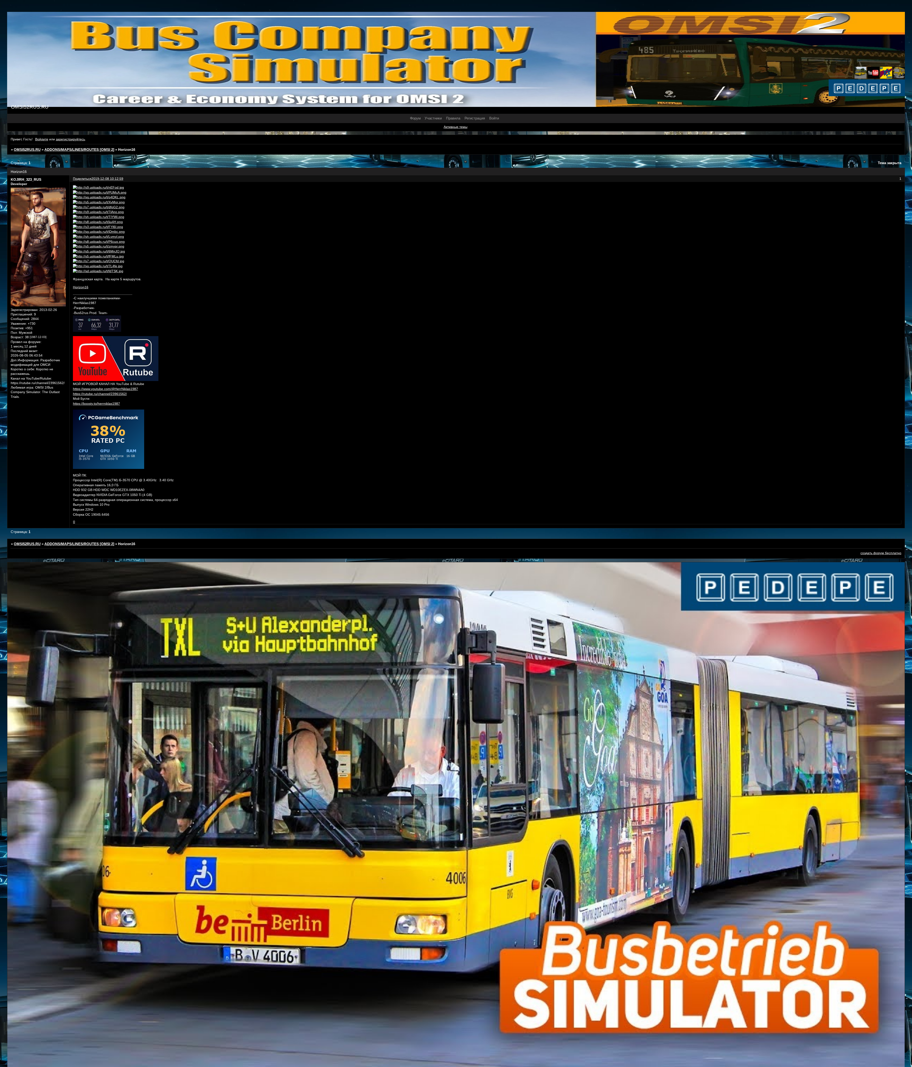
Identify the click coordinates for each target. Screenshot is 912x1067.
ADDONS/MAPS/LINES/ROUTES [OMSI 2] (79, 150)
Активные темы (455, 127)
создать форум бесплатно (880, 553)
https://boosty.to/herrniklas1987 (96, 403)
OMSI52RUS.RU (27, 150)
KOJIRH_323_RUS (26, 179)
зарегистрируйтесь (70, 139)
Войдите (41, 139)
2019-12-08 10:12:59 (107, 179)
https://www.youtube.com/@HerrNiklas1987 (105, 389)
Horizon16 (80, 287)
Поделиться (82, 179)
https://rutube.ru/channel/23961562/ (100, 394)
